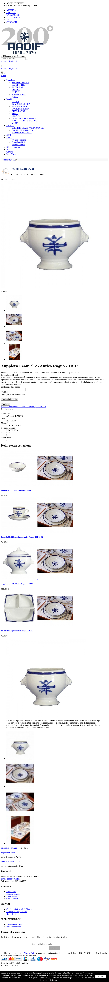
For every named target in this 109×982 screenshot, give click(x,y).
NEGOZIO (11, 12)
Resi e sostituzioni (14, 927)
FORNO (15, 92)
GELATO (16, 116)
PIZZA (15, 97)
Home (3, 75)
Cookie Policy (12, 899)
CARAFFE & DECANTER (24, 118)
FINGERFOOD (19, 94)
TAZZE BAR (18, 87)
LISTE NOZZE (13, 17)
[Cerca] (27, 59)
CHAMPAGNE (18, 111)
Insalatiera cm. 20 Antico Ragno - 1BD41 (16, 490)
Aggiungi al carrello (9, 399)
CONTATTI (11, 22)
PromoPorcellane (19, 140)
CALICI (15, 101)
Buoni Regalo (12, 914)
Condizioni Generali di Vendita (19, 909)
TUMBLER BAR (19, 106)
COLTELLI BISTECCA (22, 130)
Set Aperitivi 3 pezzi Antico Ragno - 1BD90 (17, 631)
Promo (9, 137)
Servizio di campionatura (16, 911)
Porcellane (10, 80)
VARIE (15, 123)
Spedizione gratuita (9, 848)
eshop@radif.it (10, 879)
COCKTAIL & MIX (20, 109)
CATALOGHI (12, 15)
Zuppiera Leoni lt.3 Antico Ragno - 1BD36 (17, 584)
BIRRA (15, 113)
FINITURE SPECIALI (22, 133)
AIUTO (9, 20)
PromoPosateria (18, 144)
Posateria (10, 125)
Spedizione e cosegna (15, 924)
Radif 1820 (11, 891)
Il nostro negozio (13, 894)
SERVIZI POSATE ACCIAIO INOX (28, 128)
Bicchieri (10, 99)
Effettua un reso (13, 147)
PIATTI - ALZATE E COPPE (24, 121)
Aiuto (8, 149)
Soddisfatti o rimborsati (10, 861)
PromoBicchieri (18, 142)
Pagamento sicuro (8, 852)
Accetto (101, 976)
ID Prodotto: (6, 375)
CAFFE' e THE (18, 85)
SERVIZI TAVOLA (20, 82)
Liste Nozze (11, 154)
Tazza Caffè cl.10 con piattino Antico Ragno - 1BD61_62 (22, 537)
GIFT (8, 135)
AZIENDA (11, 10)
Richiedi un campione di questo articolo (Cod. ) (24, 407)
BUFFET (16, 90)
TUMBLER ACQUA (21, 104)
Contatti (9, 152)
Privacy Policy (12, 896)
